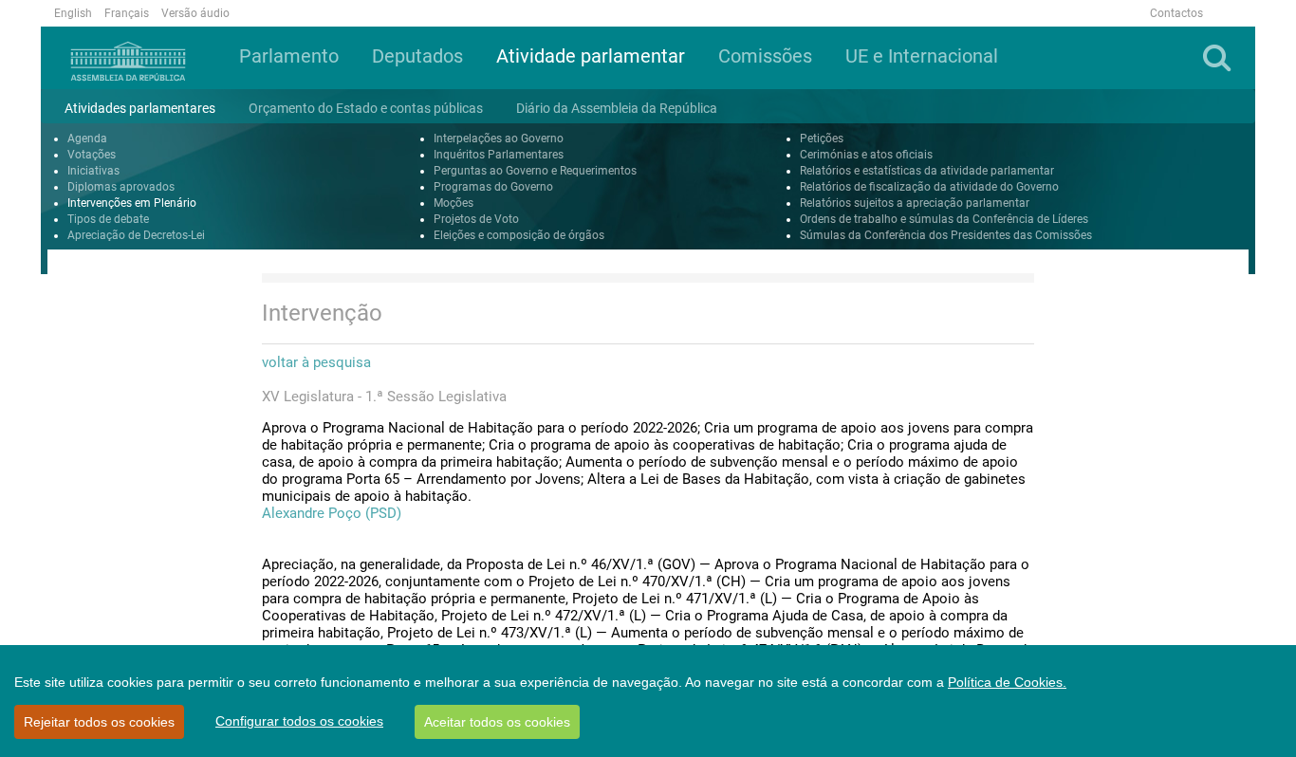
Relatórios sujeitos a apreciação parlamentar (914, 203)
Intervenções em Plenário (131, 203)
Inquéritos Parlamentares (499, 154)
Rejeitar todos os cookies (99, 721)
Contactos (1176, 13)
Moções (453, 203)
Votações (91, 154)
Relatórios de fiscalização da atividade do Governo (929, 187)
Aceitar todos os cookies (497, 721)
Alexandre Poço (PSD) (331, 513)
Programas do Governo (493, 187)
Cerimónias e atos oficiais (866, 154)
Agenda (87, 138)
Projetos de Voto (476, 219)
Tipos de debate (108, 219)
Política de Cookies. (1007, 682)
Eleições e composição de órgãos (519, 235)
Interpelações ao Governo (499, 138)
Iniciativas (93, 170)
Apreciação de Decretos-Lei (136, 235)
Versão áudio (195, 13)
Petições (821, 138)
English (73, 13)
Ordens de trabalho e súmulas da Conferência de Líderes (944, 219)
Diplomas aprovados (121, 187)
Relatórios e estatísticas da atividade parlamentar (927, 170)
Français (126, 13)
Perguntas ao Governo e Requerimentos (535, 170)
